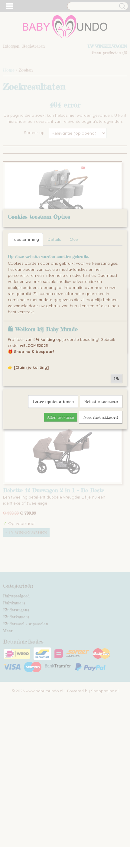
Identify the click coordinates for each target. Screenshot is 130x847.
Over (74, 239)
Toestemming (25, 239)
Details (54, 239)
